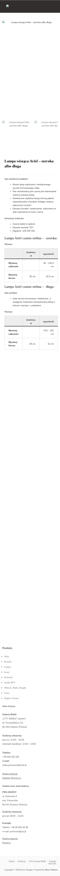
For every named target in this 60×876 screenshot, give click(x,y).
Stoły (6, 656)
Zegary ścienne (11, 698)
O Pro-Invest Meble (37, 861)
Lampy (7, 667)
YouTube (52, 863)
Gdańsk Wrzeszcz (11, 778)
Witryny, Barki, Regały (15, 688)
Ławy (7, 672)
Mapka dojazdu (10, 774)
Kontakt (52, 861)
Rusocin (6, 842)
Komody (8, 677)
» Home (11, 861)
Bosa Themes (51, 870)
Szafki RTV (9, 682)
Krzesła (7, 661)
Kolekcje (22, 861)
